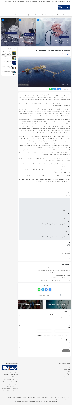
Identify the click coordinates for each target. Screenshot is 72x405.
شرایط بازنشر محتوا (17, 397)
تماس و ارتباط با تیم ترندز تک (42, 397)
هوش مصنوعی (67, 369)
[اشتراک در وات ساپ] (50, 89)
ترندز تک (68, 397)
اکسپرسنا (56, 399)
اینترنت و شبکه (67, 371)
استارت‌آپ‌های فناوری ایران (64, 375)
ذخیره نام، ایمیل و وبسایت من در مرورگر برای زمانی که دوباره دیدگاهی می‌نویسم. (52, 335)
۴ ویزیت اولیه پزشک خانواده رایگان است (61, 40)
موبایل (69, 365)
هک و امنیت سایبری (66, 373)
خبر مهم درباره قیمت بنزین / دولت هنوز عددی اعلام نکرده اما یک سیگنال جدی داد (54, 270)
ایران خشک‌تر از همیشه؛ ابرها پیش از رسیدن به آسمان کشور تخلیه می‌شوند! (55, 280)
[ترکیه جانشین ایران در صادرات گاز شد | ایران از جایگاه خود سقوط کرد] (44, 72)
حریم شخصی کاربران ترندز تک (29, 397)
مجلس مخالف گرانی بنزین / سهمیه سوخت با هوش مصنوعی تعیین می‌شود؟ (55, 273)
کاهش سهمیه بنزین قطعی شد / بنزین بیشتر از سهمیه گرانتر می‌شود (57, 268)
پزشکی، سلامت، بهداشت (64, 37)
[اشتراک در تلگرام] (53, 89)
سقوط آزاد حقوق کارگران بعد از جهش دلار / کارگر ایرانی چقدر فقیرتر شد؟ (11, 37)
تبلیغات (9, 397)
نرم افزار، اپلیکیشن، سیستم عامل (63, 376)
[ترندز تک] (60, 7)
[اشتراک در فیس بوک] (56, 89)
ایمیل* (51, 328)
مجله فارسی (67, 399)
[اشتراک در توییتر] (59, 89)
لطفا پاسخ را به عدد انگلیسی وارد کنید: (62, 339)
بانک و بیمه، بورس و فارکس (11, 33)
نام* (69, 328)
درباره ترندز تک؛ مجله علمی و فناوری (57, 397)
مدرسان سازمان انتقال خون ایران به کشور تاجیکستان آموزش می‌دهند (27, 38)
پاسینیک (61, 399)
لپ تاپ (68, 367)
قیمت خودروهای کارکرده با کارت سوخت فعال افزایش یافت (58, 277)
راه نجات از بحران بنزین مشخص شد (63, 275)
